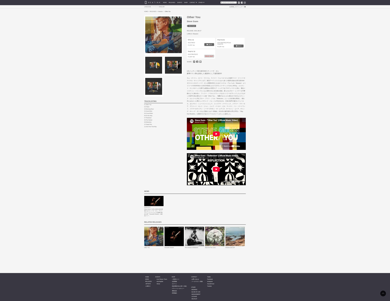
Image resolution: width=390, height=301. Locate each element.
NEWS (165, 2)
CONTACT (192, 2)
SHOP (186, 2)
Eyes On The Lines (210, 247)
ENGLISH (162, 7)
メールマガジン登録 (197, 281)
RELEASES (172, 2)
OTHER (200, 2)
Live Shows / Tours (162, 279)
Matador (160, 11)
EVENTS (179, 2)
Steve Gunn (192, 26)
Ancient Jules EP (230, 247)
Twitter (209, 277)
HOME (146, 11)
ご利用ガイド (175, 279)
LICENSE (194, 296)
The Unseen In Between (191, 247)
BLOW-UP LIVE (196, 292)
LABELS (148, 286)
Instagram (210, 281)
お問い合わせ (195, 279)
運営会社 (174, 291)
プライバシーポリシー (178, 288)
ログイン (237, 7)
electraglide (160, 281)
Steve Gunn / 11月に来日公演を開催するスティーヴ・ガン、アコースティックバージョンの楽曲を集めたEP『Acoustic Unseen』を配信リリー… (153, 212)
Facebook (210, 279)
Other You (147, 247)
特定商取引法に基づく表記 (179, 286)
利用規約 (174, 293)
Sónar (158, 284)
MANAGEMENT (196, 294)
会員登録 (231, 7)
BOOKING (194, 289)
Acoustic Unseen (169, 247)
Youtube (209, 286)
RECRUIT (194, 299)
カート (242, 7)
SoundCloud (210, 284)
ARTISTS (148, 284)
